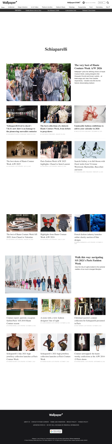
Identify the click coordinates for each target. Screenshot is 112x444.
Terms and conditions (57, 422)
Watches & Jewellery (47, 7)
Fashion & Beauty (60, 7)
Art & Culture (34, 7)
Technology (72, 7)
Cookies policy (83, 422)
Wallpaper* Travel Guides (88, 10)
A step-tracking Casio (70, 10)
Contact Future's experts (40, 422)
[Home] (2, 7)
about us (27, 422)
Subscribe (101, 2)
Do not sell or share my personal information (63, 425)
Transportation (82, 7)
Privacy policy (72, 422)
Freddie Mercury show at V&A (33, 10)
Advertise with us (39, 425)
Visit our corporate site (75, 438)
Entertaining (99, 7)
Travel (90, 7)
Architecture (11, 7)
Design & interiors (22, 7)
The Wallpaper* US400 (53, 10)
